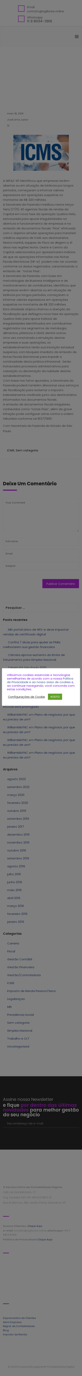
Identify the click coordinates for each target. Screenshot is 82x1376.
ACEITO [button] (55, 697)
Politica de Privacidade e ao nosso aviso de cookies (40, 680)
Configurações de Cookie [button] (26, 697)
